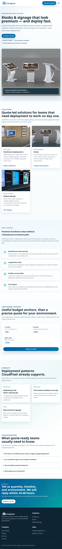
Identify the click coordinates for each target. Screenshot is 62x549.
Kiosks (34, 519)
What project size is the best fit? (15, 471)
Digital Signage (36, 522)
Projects (4, 533)
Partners (4, 536)
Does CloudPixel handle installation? (16, 465)
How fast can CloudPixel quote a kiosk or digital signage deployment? (27, 454)
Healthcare (35, 517)
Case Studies (5, 531)
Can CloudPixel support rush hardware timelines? (20, 459)
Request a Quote (49, 3)
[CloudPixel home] (9, 3)
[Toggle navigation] (58, 3)
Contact (4, 539)
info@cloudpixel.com (38, 531)
